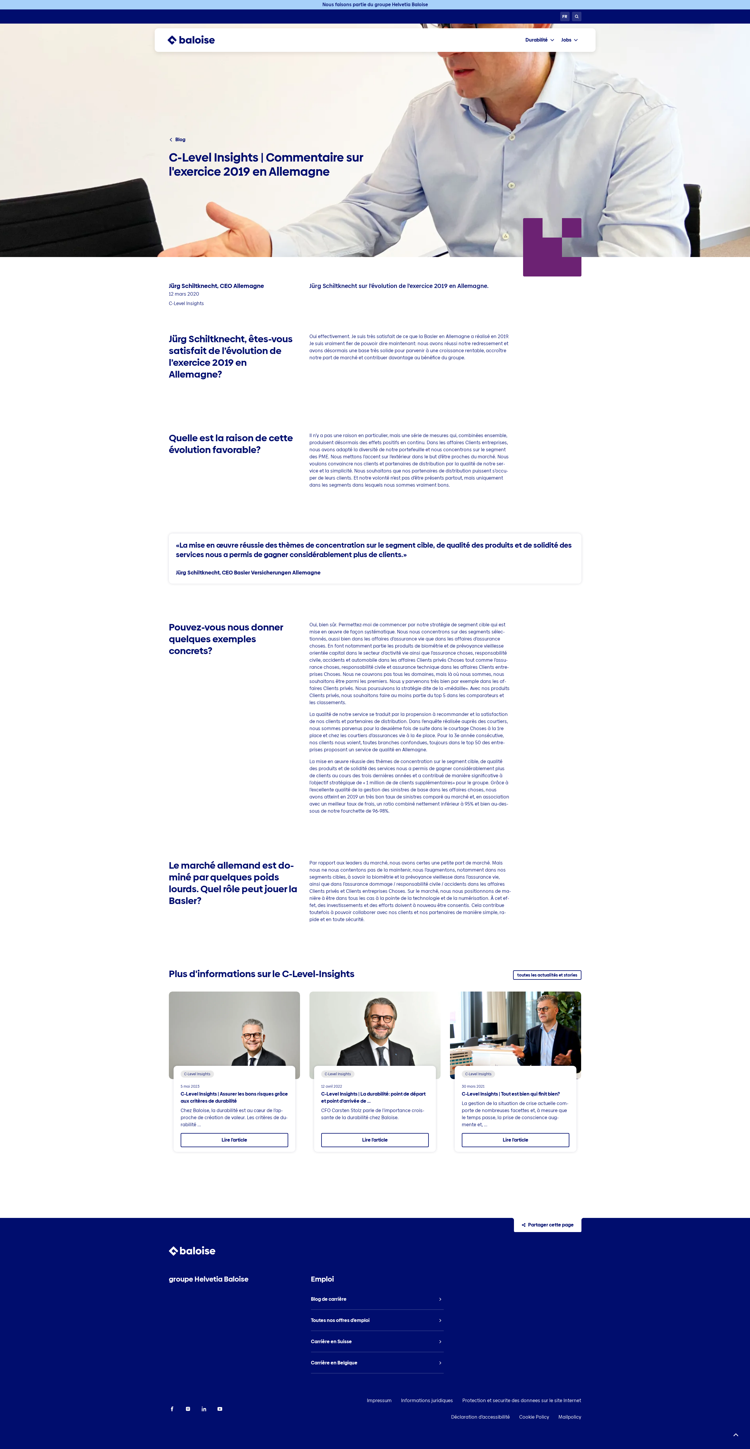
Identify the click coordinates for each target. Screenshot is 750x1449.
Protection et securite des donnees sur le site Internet (521, 1400)
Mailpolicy (569, 1417)
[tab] (540, 40)
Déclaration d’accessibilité (480, 1417)
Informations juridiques (427, 1400)
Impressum (379, 1400)
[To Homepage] (197, 40)
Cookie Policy (534, 1417)
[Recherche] (576, 16)
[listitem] (377, 1299)
